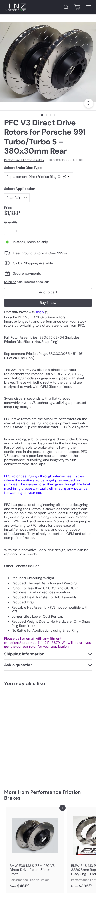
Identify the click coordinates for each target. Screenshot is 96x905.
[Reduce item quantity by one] (8, 231)
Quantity (11, 222)
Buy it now (48, 302)
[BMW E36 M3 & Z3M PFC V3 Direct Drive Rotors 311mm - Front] (35, 849)
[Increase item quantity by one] (24, 231)
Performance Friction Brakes (42, 795)
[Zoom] (88, 103)
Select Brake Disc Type (23, 168)
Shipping (10, 282)
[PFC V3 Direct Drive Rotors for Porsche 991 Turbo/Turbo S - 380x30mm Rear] (35, 735)
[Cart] (77, 7)
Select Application (19, 189)
